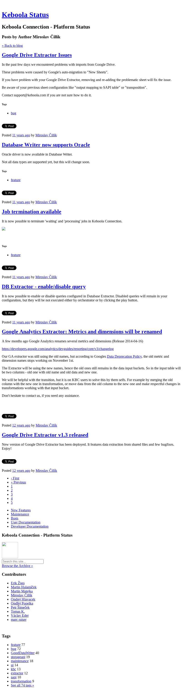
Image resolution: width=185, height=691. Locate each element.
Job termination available (31, 212)
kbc (13, 669)
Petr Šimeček (20, 607)
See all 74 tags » (22, 685)
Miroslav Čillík (46, 135)
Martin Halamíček (24, 587)
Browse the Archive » (17, 566)
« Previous (18, 482)
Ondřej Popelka (22, 603)
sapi (13, 677)
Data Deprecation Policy (124, 356)
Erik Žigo (18, 583)
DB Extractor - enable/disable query (44, 286)
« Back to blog (12, 45)
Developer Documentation (30, 526)
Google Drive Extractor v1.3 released (45, 435)
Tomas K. (18, 611)
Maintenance (20, 514)
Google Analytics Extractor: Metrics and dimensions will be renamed (82, 331)
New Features (21, 510)
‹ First (15, 478)
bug (13, 113)
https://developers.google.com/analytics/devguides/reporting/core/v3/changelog (58, 349)
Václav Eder (20, 615)
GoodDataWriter (23, 653)
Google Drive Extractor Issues (37, 55)
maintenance (20, 661)
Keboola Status (25, 15)
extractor (17, 673)
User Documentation (25, 522)
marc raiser (18, 619)
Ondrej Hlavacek (23, 599)
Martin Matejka (22, 591)
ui (12, 665)
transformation (21, 681)
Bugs (14, 518)
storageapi (18, 657)
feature (16, 180)
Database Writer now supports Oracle (46, 145)
